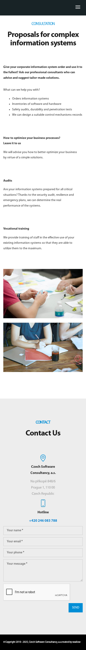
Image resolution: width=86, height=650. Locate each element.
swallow (76, 642)
